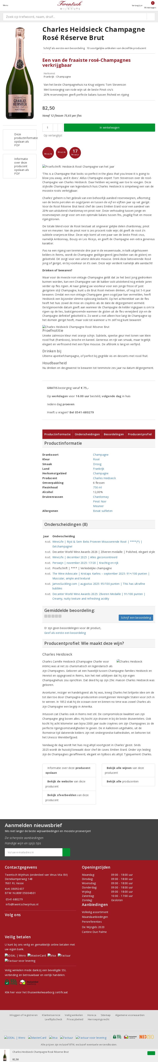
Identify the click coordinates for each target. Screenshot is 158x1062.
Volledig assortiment (95, 912)
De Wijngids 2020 (93, 927)
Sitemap (106, 1015)
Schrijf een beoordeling (136, 617)
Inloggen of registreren (24, 1015)
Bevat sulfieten (103, 511)
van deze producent (65, 784)
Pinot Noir (99, 501)
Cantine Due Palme (94, 932)
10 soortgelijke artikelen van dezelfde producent (116, 48)
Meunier (98, 506)
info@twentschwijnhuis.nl (22, 904)
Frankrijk (98, 468)
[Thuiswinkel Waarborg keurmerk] (29, 983)
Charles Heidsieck (104, 478)
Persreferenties (92, 921)
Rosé (96, 459)
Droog (97, 464)
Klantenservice (51, 1015)
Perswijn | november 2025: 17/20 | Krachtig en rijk (85, 563)
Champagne (100, 454)
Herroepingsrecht (98, 1019)
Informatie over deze (67, 770)
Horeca (91, 1015)
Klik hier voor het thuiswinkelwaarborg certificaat (36, 992)
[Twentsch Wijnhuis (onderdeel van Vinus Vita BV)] (70, 5)
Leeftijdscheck (53, 1019)
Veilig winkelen (74, 1015)
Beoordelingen (114, 434)
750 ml (97, 487)
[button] (48, 153)
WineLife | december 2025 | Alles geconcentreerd (85, 557)
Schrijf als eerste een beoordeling (64, 48)
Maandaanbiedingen (95, 917)
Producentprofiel (140, 434)
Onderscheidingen (87, 434)
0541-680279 (14, 899)
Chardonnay (101, 497)
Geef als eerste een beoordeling (65, 633)
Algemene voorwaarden (130, 1015)
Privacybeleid (75, 1019)
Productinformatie (57, 434)
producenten (123, 781)
